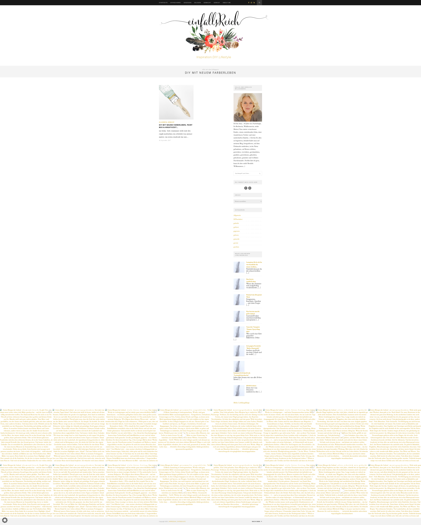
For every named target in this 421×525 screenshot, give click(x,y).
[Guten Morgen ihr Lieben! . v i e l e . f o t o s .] (131, 435)
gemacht (207, 2)
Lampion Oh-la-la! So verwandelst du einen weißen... (254, 264)
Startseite (163, 2)
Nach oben (256, 521)
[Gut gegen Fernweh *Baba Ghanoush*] (239, 356)
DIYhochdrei (175, 2)
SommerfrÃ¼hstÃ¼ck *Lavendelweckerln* (242, 374)
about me (227, 2)
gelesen (197, 2)
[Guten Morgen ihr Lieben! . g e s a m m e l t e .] (184, 435)
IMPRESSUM (172, 521)
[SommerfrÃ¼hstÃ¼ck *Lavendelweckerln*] (239, 371)
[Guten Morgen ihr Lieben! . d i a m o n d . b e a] (26, 435)
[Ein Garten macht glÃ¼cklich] (239, 321)
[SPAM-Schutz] (239, 395)
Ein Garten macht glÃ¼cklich (253, 312)
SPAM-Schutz (251, 386)
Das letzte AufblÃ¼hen (251, 280)
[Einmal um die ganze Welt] (239, 305)
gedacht (236, 223)
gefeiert (236, 227)
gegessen (187, 2)
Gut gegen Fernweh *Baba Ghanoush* (253, 347)
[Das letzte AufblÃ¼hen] (239, 289)
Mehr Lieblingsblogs (241, 402)
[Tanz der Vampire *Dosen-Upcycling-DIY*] (239, 337)
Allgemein (163, 122)
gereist (217, 2)
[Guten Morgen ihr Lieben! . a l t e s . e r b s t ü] (342, 435)
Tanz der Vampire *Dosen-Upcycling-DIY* (253, 329)
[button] (5, 520)
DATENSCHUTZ (181, 521)
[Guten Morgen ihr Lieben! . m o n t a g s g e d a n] (79, 435)
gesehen (236, 247)
